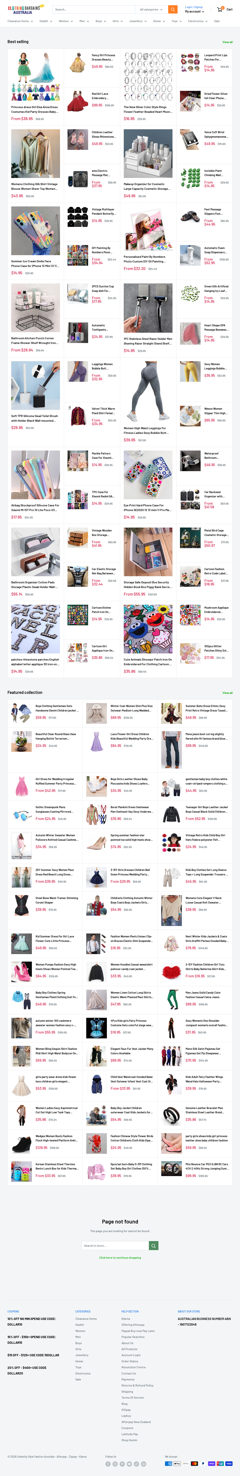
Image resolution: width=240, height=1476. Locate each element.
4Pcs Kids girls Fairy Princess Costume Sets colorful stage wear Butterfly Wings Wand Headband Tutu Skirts (131, 1023)
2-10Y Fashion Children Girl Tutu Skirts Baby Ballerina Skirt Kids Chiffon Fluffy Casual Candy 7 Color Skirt (207, 967)
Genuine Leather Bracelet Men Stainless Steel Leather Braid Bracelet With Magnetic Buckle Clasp (205, 1110)
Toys (175, 21)
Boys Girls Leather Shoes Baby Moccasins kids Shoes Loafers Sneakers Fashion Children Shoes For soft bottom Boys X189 (131, 781)
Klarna (126, 1318)
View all (228, 42)
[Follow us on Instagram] (115, 1464)
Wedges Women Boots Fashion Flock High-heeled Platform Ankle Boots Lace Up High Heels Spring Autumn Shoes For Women (56, 1138)
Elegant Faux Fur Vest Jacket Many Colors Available (132, 1051)
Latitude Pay (130, 1434)
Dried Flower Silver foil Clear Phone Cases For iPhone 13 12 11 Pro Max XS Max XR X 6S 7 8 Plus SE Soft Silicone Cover (216, 96)
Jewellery (135, 21)
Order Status (130, 1361)
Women (64, 21)
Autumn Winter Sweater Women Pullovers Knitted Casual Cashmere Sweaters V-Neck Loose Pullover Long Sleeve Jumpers (57, 837)
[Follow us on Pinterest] (122, 1464)
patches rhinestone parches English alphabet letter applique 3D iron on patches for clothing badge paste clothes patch (35, 662)
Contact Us (129, 1373)
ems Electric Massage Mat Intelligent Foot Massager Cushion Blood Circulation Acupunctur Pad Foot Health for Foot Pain (104, 173)
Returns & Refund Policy (138, 1385)
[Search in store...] (153, 1245)
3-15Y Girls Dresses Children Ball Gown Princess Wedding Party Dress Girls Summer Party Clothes (131, 872)
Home (157, 21)
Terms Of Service (133, 1397)
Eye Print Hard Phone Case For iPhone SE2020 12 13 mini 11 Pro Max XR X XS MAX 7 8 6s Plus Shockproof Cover (147, 507)
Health (44, 21)
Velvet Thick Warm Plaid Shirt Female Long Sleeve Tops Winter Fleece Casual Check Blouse (103, 411)
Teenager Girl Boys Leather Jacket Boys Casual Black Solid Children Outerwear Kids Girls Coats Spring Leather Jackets (207, 809)
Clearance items (18, 21)
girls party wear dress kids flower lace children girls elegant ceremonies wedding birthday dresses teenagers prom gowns (56, 1079)
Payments (128, 1379)
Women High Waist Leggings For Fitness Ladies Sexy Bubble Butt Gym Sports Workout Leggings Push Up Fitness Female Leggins (147, 430)
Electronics (195, 21)
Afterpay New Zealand (136, 1422)
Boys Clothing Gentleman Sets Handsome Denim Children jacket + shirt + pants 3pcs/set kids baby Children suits (57, 708)
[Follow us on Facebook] (108, 1464)
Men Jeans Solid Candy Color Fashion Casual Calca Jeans (203, 994)
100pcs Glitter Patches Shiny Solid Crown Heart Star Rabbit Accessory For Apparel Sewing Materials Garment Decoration (216, 648)
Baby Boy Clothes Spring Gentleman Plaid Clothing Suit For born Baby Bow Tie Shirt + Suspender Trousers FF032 (56, 995)
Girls (116, 21)
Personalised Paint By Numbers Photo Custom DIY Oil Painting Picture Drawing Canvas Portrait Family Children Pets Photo (145, 259)
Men (82, 21)
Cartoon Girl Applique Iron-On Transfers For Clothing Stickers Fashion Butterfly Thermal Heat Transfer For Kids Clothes (102, 648)
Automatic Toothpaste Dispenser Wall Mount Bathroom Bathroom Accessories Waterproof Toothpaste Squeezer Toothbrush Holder (103, 328)
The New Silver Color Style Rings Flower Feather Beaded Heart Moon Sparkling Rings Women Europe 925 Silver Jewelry (147, 109)
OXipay (126, 1409)
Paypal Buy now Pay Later (138, 1331)
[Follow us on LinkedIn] (143, 1464)
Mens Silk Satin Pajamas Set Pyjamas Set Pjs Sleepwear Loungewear (203, 1051)
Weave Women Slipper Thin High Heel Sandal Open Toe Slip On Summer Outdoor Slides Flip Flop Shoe (216, 411)
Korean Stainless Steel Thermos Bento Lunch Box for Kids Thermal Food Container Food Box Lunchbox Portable (57, 1166)
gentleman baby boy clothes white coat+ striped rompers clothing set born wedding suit (207, 781)
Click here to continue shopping (120, 1257)
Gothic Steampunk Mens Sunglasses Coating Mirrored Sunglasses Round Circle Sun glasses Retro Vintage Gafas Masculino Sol (53, 809)
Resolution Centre (134, 1367)
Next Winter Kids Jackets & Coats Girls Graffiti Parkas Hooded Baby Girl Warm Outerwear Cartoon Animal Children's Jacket (206, 939)
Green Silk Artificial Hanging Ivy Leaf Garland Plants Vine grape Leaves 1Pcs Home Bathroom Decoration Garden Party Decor (216, 289)
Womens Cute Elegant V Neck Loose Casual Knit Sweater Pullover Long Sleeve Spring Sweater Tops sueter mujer (204, 900)
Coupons (127, 1428)
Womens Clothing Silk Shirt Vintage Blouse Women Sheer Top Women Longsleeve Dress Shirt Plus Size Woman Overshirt (34, 186)
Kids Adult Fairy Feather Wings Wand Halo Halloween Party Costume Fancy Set (204, 1079)
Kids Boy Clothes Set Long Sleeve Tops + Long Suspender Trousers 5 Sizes (206, 872)
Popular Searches (133, 1336)
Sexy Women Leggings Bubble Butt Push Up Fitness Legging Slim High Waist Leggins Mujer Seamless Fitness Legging (215, 366)
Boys (99, 21)
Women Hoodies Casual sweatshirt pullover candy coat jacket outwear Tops (132, 967)
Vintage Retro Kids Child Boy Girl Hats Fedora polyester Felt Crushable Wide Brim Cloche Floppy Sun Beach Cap (207, 837)
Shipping (127, 1391)
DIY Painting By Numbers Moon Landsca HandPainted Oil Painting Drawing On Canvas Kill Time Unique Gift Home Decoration (104, 250)
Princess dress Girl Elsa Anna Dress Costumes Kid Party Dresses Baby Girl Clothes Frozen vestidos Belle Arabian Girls (34, 109)
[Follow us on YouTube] (129, 1464)
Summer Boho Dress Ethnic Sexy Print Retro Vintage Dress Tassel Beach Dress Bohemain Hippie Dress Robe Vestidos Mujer (206, 708)
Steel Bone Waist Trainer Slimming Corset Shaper (57, 900)
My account (193, 11)
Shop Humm (129, 1440)
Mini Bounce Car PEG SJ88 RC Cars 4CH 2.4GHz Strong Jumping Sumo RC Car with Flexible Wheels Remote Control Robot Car (207, 1166)
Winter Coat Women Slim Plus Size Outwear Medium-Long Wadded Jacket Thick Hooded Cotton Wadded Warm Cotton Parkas (132, 708)
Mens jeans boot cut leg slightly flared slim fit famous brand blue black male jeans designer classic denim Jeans (206, 736)
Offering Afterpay (133, 1324)
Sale (217, 21)
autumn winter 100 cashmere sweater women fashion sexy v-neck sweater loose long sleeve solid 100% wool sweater (55, 1023)
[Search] (173, 9)
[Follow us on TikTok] (136, 1464)
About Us (128, 1343)
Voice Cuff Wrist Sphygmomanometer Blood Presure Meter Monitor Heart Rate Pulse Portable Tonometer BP (216, 134)
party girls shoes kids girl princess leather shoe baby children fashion (207, 1138)
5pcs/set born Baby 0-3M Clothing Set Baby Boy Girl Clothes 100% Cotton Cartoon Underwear (131, 1166)
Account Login (131, 1355)
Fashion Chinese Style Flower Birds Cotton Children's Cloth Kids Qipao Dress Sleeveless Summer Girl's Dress (132, 1138)
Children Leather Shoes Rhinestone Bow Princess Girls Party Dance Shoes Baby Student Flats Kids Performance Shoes (103, 134)
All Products (129, 1349)
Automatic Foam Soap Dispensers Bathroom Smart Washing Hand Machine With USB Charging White (215, 250)
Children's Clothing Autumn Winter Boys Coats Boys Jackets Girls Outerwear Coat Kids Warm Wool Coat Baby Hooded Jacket (132, 900)
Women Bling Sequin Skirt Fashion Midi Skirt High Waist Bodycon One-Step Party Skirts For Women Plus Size (57, 1051)
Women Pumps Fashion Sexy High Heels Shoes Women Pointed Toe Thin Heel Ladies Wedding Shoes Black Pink (56, 967)
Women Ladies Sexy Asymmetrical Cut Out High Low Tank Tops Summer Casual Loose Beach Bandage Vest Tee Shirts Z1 (57, 1110)
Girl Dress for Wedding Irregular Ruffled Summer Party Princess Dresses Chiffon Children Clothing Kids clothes (56, 781)
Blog (125, 1403)
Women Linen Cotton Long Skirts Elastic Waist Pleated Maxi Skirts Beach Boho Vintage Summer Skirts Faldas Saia (131, 995)
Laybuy (126, 1415)
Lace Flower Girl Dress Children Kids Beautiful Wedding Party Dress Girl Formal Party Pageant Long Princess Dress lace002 (132, 736)
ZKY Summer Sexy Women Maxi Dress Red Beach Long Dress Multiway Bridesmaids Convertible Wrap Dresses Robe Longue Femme (57, 872)
